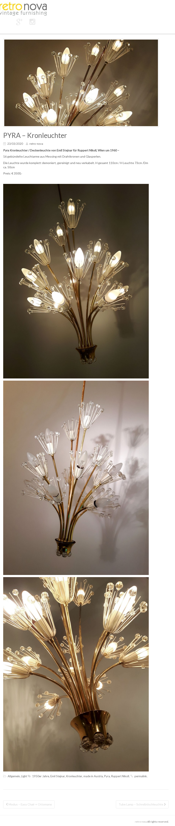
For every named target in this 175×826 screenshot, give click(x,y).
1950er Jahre (40, 776)
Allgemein (14, 776)
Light (24, 776)
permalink (140, 776)
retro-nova (36, 143)
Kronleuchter (74, 776)
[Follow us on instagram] (32, 21)
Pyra (107, 776)
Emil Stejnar (57, 776)
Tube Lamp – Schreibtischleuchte (141, 804)
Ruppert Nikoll (120, 776)
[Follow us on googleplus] (19, 21)
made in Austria (93, 776)
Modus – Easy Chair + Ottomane (30, 804)
